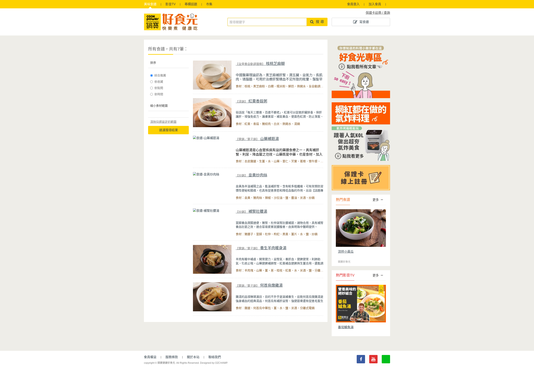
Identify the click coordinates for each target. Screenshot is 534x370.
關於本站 (193, 357)
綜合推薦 (160, 75)
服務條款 (171, 357)
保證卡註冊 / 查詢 (378, 12)
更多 (376, 199)
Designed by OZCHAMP (213, 362)
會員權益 (150, 357)
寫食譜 (364, 22)
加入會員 (375, 4)
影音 (170, 4)
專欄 (191, 4)
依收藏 (158, 81)
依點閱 (158, 88)
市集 (209, 4)
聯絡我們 (214, 357)
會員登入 (353, 4)
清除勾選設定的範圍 (163, 121)
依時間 (158, 94)
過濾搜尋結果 (168, 130)
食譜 (150, 4)
